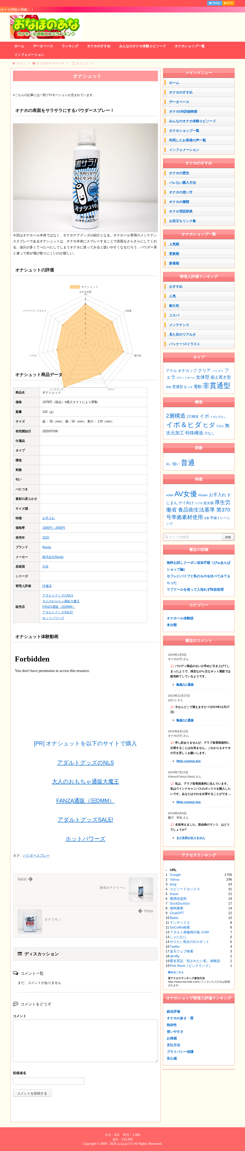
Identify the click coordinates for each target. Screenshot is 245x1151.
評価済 (47, 586)
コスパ (174, 315)
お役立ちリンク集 (182, 220)
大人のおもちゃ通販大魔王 (61, 601)
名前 (85, 1074)
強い (176, 464)
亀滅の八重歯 (185, 684)
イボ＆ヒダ (184, 424)
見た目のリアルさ (182, 334)
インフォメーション (29, 55)
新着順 (174, 263)
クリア (204, 370)
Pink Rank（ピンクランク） (191, 966)
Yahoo (174, 879)
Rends (46, 547)
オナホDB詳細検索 (183, 111)
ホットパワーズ (53, 618)
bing (173, 884)
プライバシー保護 (180, 1052)
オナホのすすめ (99, 46)
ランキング (70, 46)
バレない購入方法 (182, 182)
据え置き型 (221, 377)
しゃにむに (178, 937)
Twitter (175, 946)
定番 (206, 518)
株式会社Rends (53, 557)
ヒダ (209, 425)
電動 (198, 386)
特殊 (168, 387)
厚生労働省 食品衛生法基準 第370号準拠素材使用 (198, 509)
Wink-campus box (188, 761)
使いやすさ (175, 1031)
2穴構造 (193, 416)
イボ (204, 416)
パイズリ (217, 371)
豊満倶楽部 (178, 898)
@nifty (174, 956)
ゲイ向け (186, 503)
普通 (188, 463)
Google (175, 875)
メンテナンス (179, 324)
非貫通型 (216, 385)
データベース (43, 46)
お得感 (172, 1038)
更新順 (174, 253)
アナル (171, 371)
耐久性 (174, 305)
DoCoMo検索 (180, 927)
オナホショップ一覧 (190, 46)
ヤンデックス (180, 922)
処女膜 (209, 503)
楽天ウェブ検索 (181, 951)
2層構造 (176, 416)
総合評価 (173, 1011)
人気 (172, 296)
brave (174, 894)
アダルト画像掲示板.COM (189, 932)
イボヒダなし (218, 416)
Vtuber (203, 495)
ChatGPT (177, 913)
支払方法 (173, 1045)
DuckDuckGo (180, 903)
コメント (19, 1016)
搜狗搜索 (176, 908)
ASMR (169, 495)
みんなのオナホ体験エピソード (142, 46)
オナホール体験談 (180, 618)
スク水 (199, 503)
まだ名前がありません (190, 837)
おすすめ (176, 286)
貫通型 (177, 387)
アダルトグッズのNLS (57, 595)
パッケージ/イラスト (184, 344)
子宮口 (220, 426)
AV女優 (185, 494)
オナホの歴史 (179, 173)
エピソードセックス (185, 889)
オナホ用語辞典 (181, 211)
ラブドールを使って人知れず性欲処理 (195, 589)
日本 (45, 566)
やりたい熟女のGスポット (189, 942)
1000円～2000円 (53, 528)
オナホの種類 (179, 201)
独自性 (172, 1025)
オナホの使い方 (181, 192)
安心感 (172, 1058)
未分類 (172, 625)
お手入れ (48, 518)
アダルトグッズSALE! (57, 612)
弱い (168, 464)
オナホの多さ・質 (180, 1018)
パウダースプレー (36, 855)
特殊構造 (194, 432)
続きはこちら (176, 972)
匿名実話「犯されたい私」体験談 (195, 961)
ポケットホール (186, 377)
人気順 (174, 244)
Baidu (174, 918)
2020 (45, 537)
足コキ (188, 387)
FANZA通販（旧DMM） (58, 607)
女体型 (203, 377)
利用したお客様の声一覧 (187, 140)
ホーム (19, 46)
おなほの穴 (125, 1143)
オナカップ (187, 370)
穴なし (209, 433)
